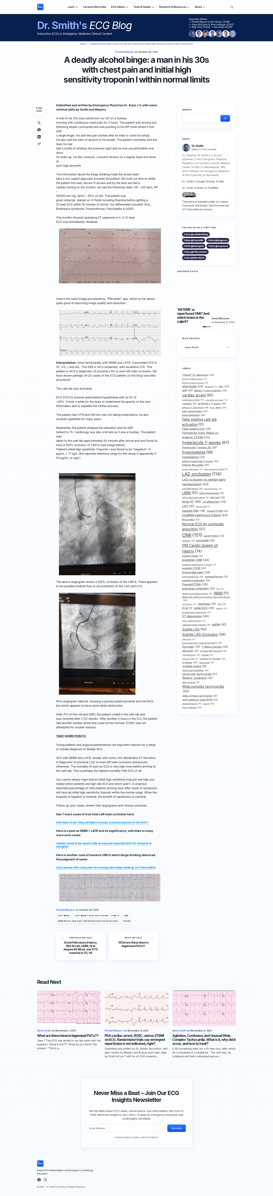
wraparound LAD (191, 704)
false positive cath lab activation (199, 421)
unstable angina (194, 666)
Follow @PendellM (193, 240)
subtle (219, 624)
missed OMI (193, 510)
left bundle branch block (195, 498)
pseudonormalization (196, 580)
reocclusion (189, 604)
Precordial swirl (196, 572)
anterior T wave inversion (195, 383)
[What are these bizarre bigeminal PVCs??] (133, 946)
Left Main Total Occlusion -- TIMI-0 (97, 916)
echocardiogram (193, 415)
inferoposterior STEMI (216, 469)
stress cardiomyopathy (193, 621)
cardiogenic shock (193, 400)
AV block (211, 386)
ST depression (195, 616)
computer (189, 403)
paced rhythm (214, 535)
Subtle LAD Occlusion (204, 634)
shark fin (221, 608)
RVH (222, 604)
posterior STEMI (194, 568)
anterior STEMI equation (194, 379)
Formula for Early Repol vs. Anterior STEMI (200, 435)
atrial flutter (192, 386)
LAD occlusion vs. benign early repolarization (204, 482)
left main (64, 916)
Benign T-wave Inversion (210, 390)
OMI (126, 916)
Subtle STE (188, 639)
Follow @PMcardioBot (195, 252)
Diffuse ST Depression (195, 407)
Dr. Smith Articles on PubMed (200, 187)
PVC (220, 589)
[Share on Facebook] (39, 129)
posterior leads (192, 556)
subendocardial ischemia (196, 625)
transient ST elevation (212, 658)
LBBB (190, 493)
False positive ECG (196, 428)
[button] (232, 7)
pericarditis (205, 540)
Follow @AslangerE (194, 246)
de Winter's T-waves (212, 403)
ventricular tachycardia (199, 674)
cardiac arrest (197, 395)
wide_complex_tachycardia (199, 695)
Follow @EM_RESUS (194, 257)
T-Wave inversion (215, 646)
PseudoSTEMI (195, 584)
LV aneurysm (214, 501)
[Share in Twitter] (39, 122)
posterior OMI (195, 560)
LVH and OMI (203, 507)
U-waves (190, 662)
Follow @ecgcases (218, 246)
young (127, 921)
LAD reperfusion (213, 489)
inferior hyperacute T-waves (200, 461)
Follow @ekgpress (217, 240)
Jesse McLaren (220, 318)
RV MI (187, 608)
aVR (187, 390)
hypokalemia (193, 457)
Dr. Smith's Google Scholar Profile (203, 181)
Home (83, 44)
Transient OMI (190, 659)
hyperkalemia (197, 452)
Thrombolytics (191, 655)
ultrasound (206, 662)
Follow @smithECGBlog (196, 234)
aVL (224, 386)
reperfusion (207, 603)
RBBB (221, 593)
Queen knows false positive (197, 594)
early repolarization (195, 411)
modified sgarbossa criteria (205, 515)
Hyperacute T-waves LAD (199, 447)
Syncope (191, 646)
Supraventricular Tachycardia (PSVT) (202, 643)
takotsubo (190, 650)
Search (187, 110)
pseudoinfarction (216, 576)
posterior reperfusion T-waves (199, 564)
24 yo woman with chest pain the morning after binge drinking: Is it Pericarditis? (106, 867)
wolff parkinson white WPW (200, 699)
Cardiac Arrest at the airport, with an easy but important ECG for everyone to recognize (104, 845)
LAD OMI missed (192, 488)
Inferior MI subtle (195, 464)
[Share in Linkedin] (39, 136)
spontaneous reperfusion (196, 612)
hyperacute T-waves (205, 442)
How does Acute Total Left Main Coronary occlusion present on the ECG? (102, 822)
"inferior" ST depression (198, 374)
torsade (207, 655)
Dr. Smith (198, 146)
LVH (188, 506)
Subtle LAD (194, 629)
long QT (191, 501)
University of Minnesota (204, 175)
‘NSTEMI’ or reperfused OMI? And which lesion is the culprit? (193, 316)
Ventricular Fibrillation (195, 670)
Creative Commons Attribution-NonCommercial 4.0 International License (205, 205)
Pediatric (188, 541)
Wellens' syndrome (197, 678)
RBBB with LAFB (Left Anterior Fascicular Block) (88, 921)
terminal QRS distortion (213, 651)
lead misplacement (211, 493)
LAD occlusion (202, 474)
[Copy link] (39, 143)
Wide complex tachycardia (203, 688)
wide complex (190, 682)
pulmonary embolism (198, 588)
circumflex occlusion (216, 400)
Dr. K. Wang (218, 407)
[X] (45, 1180)
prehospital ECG (192, 576)
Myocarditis (191, 519)
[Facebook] (39, 1180)
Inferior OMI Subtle (192, 469)
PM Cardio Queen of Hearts (200, 548)
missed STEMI (217, 510)
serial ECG (204, 608)
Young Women (192, 707)
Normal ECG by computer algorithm (203, 526)
